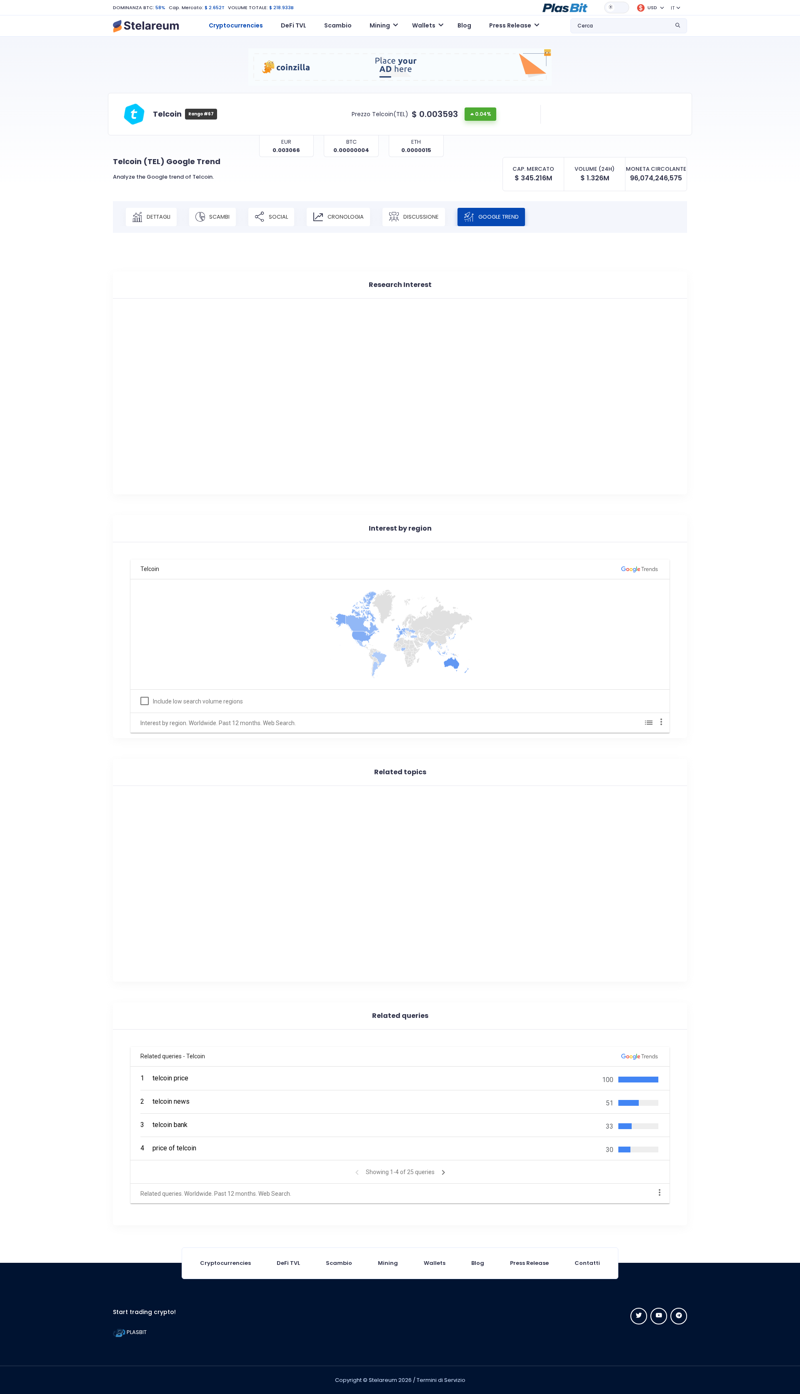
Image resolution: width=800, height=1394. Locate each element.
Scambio (338, 25)
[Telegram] (678, 1316)
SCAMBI (219, 216)
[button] (565, 7)
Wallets (434, 1263)
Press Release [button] (510, 25)
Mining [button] (380, 25)
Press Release (529, 1263)
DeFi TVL (293, 25)
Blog (464, 25)
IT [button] (673, 8)
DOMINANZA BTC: (133, 7)
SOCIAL (278, 216)
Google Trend (498, 216)
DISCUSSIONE (420, 216)
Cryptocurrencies (236, 25)
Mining (388, 1263)
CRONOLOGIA (345, 216)
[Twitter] (638, 1316)
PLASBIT (136, 1332)
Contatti (587, 1263)
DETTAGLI (157, 216)
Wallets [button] (423, 25)
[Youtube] (658, 1316)
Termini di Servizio (441, 1380)
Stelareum (383, 1380)
